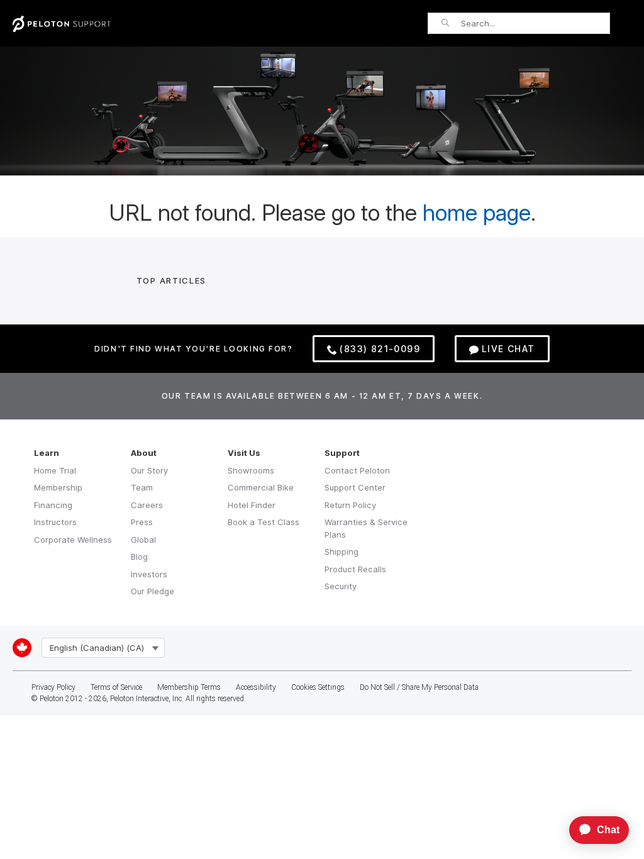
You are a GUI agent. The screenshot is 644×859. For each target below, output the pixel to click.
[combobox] (535, 23)
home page (477, 212)
